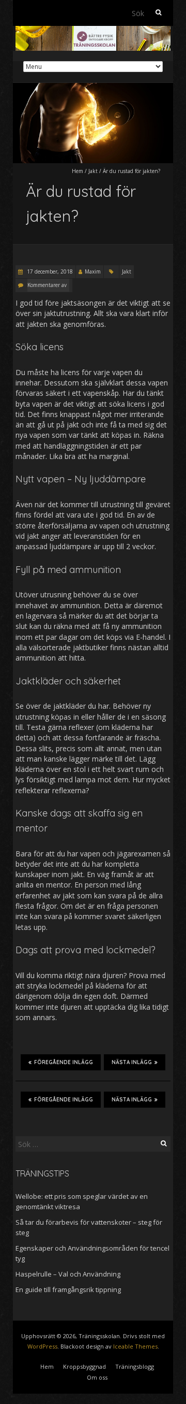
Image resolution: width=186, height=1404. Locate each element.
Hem (77, 171)
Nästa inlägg (132, 1062)
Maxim (93, 271)
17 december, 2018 (49, 271)
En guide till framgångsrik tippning (68, 1289)
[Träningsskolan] (93, 31)
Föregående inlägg (63, 1062)
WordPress (42, 1346)
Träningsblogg (134, 1366)
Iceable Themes (135, 1346)
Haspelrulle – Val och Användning (68, 1274)
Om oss (97, 1377)
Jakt (93, 171)
